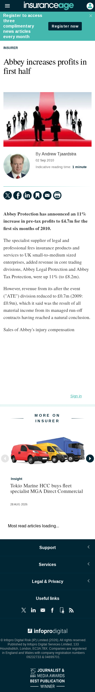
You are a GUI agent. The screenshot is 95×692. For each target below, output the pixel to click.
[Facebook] (17, 195)
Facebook (52, 610)
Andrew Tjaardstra (59, 153)
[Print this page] (57, 195)
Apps (62, 610)
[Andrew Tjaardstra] (16, 165)
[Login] (89, 5)
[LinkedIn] (27, 195)
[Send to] (47, 195)
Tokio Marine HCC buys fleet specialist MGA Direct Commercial (46, 488)
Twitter (24, 610)
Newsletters (43, 610)
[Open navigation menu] (5, 6)
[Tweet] (7, 195)
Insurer (10, 48)
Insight (16, 479)
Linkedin (33, 610)
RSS (71, 610)
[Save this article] (37, 195)
